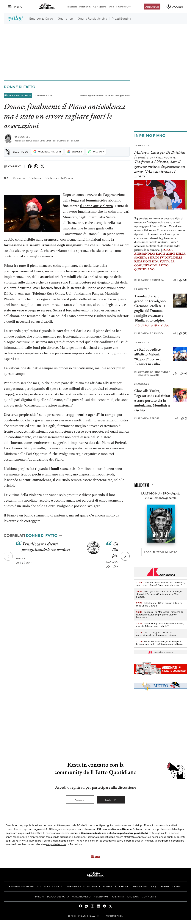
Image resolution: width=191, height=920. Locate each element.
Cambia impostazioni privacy (82, 886)
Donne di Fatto (19, 86)
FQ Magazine (99, 6)
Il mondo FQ (122, 6)
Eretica (21, 558)
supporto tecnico (56, 844)
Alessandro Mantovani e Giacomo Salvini (152, 373)
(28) (185, 280)
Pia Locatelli (22, 137)
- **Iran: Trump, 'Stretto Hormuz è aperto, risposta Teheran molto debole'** (160, 625)
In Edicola (72, 6)
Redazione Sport (146, 418)
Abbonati (152, 6)
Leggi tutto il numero (160, 552)
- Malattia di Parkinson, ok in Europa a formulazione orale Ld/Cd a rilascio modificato (159, 642)
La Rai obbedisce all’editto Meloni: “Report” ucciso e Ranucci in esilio (147, 356)
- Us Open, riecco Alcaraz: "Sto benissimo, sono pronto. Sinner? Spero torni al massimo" (160, 584)
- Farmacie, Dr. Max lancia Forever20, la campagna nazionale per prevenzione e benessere (159, 615)
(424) (29, 562)
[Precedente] (8, 556)
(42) (185, 333)
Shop (111, 6)
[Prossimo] (125, 556)
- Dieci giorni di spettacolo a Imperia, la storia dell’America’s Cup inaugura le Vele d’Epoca (159, 594)
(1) (186, 418)
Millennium (84, 6)
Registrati (111, 799)
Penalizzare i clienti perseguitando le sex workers (46, 546)
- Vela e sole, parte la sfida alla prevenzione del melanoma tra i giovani (156, 634)
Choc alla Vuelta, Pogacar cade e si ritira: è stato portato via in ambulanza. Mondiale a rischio (152, 400)
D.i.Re (8, 293)
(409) (119, 566)
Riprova (95, 856)
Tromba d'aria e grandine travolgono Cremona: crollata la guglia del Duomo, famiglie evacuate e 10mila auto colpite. (151, 310)
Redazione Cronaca (149, 280)
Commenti (14, 166)
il (96, 206)
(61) (185, 373)
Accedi (80, 799)
